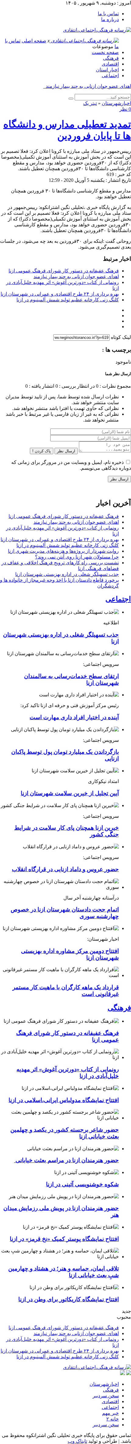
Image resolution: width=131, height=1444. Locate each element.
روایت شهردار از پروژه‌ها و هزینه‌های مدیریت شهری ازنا (63, 551)
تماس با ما (108, 13)
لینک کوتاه (121, 337)
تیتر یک (90, 103)
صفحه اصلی (34, 40)
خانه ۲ (112, 1418)
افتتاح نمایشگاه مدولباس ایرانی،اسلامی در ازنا (64, 1100)
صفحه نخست (105, 52)
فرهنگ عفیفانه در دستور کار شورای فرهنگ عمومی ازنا (64, 270)
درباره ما (110, 19)
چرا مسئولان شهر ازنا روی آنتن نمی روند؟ (77, 556)
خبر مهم (110, 1413)
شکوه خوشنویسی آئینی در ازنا (82, 1184)
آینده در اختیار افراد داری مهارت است (74, 717)
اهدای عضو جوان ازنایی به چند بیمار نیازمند (76, 276)
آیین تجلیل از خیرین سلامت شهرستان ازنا (70, 793)
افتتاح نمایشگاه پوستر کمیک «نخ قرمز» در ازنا (64, 1239)
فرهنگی (111, 58)
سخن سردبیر (106, 1395)
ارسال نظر (66, 451)
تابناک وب (77, 1441)
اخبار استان (107, 69)
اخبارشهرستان (116, 103)
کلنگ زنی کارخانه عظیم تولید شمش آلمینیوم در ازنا (67, 299)
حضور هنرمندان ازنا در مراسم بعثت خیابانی (66, 1160)
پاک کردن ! (41, 451)
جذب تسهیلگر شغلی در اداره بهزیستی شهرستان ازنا (67, 574)
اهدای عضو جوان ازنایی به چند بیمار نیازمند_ (87, 86)
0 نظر (125, 109)
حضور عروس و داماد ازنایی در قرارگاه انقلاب (65, 869)
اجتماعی (110, 75)
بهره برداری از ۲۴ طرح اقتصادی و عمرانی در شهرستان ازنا (60, 293)
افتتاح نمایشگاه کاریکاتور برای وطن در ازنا (68, 1299)
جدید (126, 1311)
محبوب (124, 1317)
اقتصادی (110, 63)
